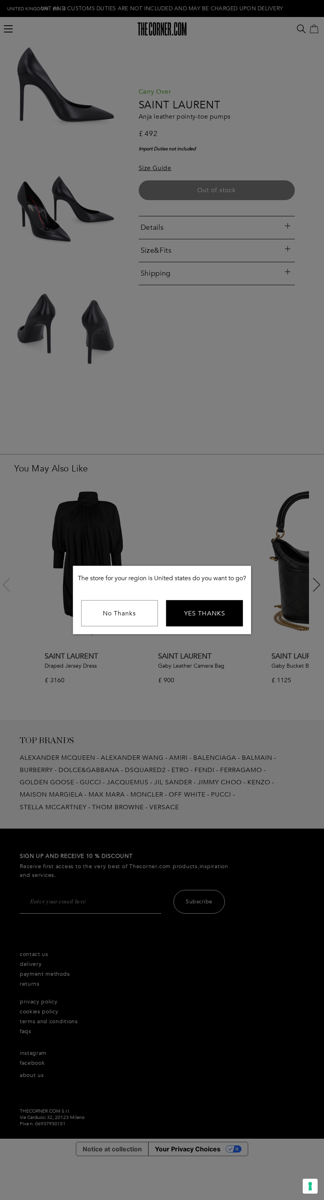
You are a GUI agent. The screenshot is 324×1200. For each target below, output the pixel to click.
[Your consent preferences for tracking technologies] (310, 1186)
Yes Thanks (204, 613)
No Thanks (119, 613)
